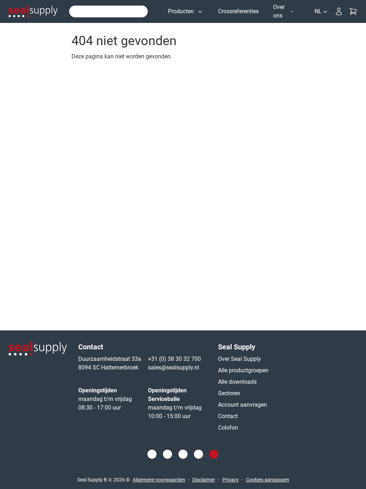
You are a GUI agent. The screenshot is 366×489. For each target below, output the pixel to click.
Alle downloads (237, 381)
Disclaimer (203, 480)
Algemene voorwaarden (159, 480)
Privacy (230, 480)
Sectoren (229, 393)
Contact (228, 416)
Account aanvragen (242, 404)
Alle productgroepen (243, 370)
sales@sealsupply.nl (173, 367)
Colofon (228, 427)
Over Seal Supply (239, 358)
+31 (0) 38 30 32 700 (174, 358)
